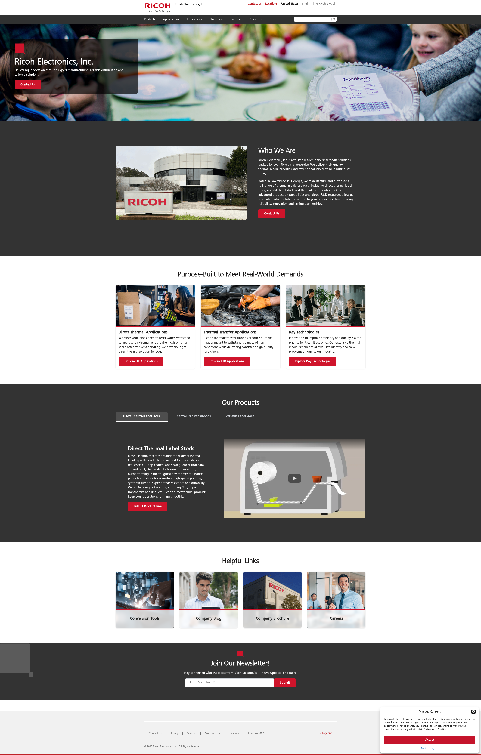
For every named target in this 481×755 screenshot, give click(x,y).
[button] (473, 712)
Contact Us (255, 3)
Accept (429, 739)
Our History (28, 84)
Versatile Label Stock (240, 416)
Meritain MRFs (256, 733)
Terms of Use (212, 733)
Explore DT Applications (141, 361)
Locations (271, 3)
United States (289, 3)
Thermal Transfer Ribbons (193, 416)
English (306, 3)
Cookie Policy (428, 748)
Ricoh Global (326, 3)
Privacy (174, 733)
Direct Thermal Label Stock (141, 416)
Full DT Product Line (148, 506)
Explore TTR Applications (226, 361)
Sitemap (191, 733)
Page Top (325, 733)
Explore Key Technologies (312, 361)
